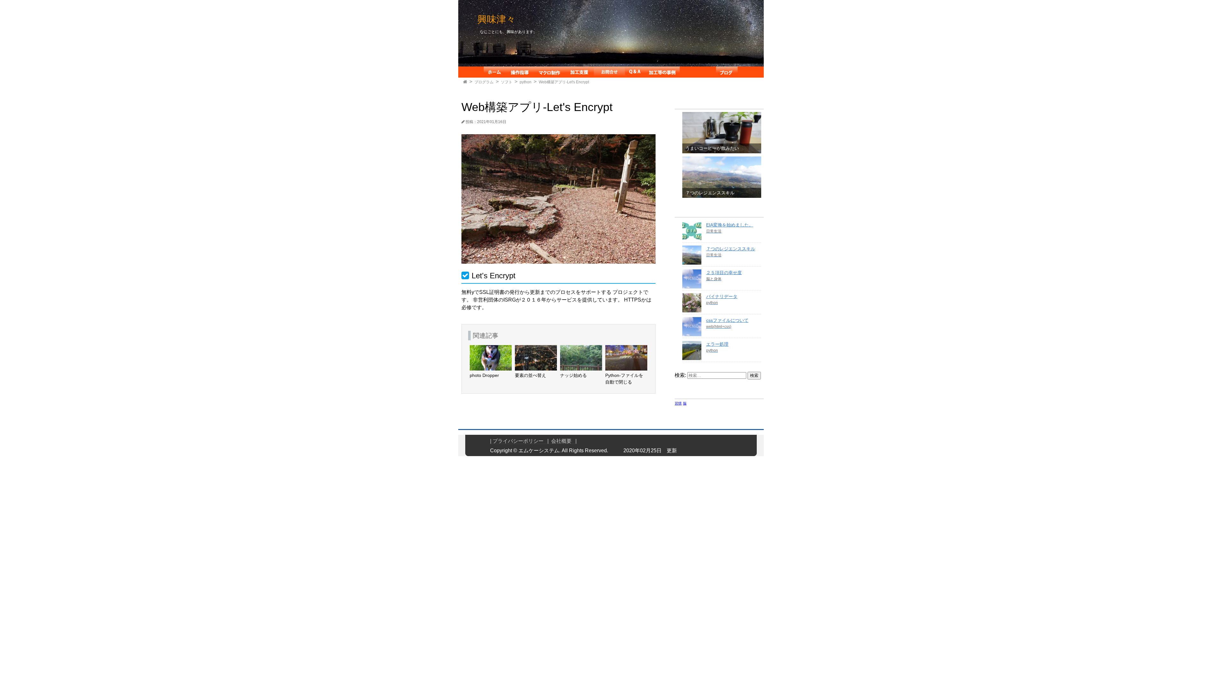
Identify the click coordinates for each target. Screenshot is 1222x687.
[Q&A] (635, 72)
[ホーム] (494, 72)
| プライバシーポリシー (518, 441)
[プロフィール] (698, 72)
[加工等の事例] (662, 72)
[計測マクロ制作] (549, 72)
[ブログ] (727, 72)
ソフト (506, 82)
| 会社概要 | (562, 441)
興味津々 (496, 19)
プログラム (484, 82)
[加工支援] (579, 72)
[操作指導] (519, 72)
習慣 (678, 403)
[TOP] (465, 82)
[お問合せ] (609, 72)
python (525, 82)
